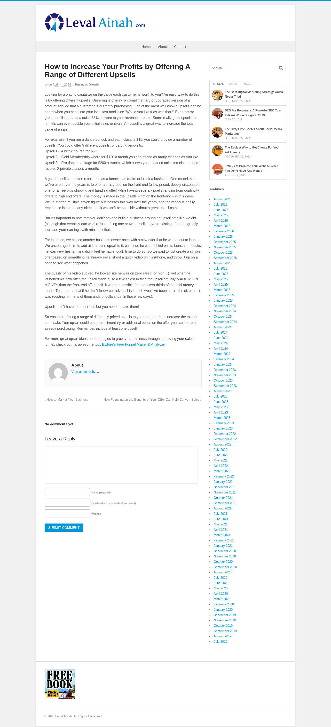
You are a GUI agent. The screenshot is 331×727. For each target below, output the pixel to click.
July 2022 (220, 450)
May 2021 (221, 524)
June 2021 (221, 519)
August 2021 (222, 508)
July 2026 (220, 204)
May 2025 (221, 279)
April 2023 (221, 412)
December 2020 (225, 551)
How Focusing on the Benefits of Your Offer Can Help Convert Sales (152, 399)
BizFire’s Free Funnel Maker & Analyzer (133, 344)
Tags (247, 83)
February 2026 (224, 231)
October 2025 (223, 252)
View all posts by (85, 372)
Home (146, 46)
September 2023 (225, 386)
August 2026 (222, 199)
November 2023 (225, 375)
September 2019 (225, 631)
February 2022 (224, 476)
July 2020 (220, 577)
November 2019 (225, 620)
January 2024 (223, 364)
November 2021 (225, 492)
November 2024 (225, 311)
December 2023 (225, 370)
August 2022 (222, 444)
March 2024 (222, 354)
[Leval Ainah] (97, 31)
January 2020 (223, 609)
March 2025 (222, 290)
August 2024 (222, 327)
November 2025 (225, 247)
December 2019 (225, 615)
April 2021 (221, 530)
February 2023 (224, 423)
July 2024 (220, 332)
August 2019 (222, 636)
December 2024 (225, 306)
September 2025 (225, 258)
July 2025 (220, 268)
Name (101, 492)
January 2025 (223, 300)
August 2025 (222, 263)
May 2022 (221, 460)
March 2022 (222, 471)
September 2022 (225, 439)
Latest (234, 83)
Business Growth (87, 84)
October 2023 (223, 380)
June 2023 (221, 402)
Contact (180, 46)
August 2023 (222, 391)
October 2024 (223, 316)
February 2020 (224, 604)
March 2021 (222, 535)
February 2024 (224, 359)
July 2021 (220, 514)
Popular (218, 83)
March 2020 (222, 599)
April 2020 (221, 593)
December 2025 (225, 242)
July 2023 (220, 396)
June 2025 (221, 274)
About (162, 46)
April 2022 (221, 466)
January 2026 (223, 236)
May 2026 (221, 215)
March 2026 (222, 226)
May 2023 (221, 407)
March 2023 (222, 418)
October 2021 (223, 498)
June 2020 (221, 583)
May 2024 (221, 343)
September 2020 (225, 567)
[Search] (281, 68)
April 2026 (221, 220)
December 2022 (225, 434)
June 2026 (221, 210)
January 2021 (223, 545)
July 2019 (220, 641)
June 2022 (221, 455)
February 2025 (224, 295)
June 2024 (221, 338)
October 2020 (223, 561)
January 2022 (223, 482)
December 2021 (225, 487)
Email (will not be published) (113, 503)
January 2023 (223, 428)
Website (96, 513)
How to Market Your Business (67, 399)
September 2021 (225, 503)
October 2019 (223, 625)
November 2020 (225, 556)
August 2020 (222, 572)
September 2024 (225, 322)
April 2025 (221, 284)
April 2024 (221, 348)
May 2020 (221, 588)
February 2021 (224, 540)
